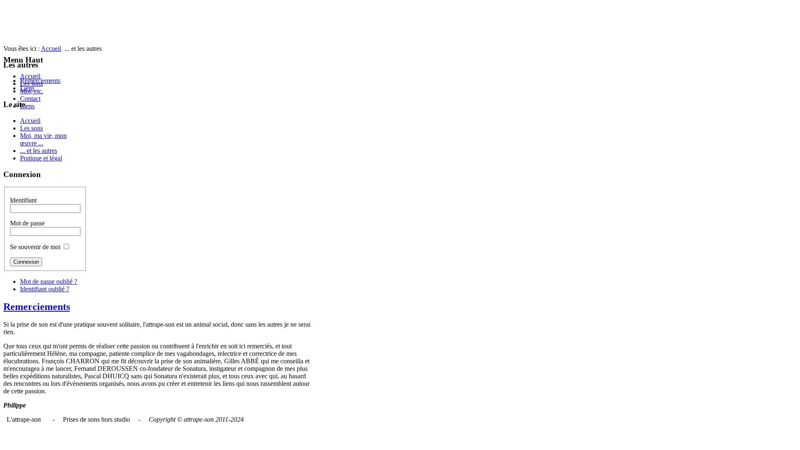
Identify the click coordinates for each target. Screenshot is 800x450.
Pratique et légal (41, 158)
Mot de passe (27, 223)
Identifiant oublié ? (44, 288)
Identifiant (23, 200)
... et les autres (38, 150)
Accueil (30, 76)
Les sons (31, 128)
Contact (30, 98)
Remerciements (40, 80)
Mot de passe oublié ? (48, 281)
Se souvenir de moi (35, 246)
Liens (27, 106)
